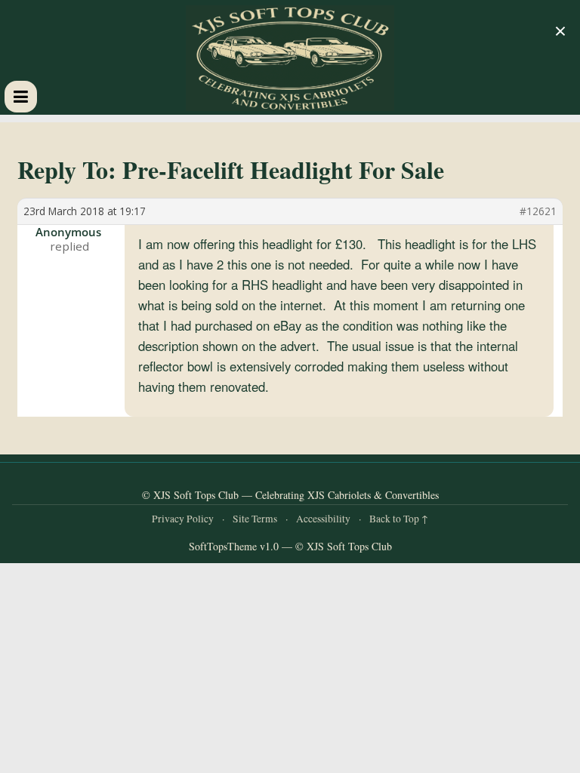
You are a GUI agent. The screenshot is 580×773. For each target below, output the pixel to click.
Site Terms (255, 518)
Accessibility (323, 518)
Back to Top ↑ (398, 518)
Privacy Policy (183, 518)
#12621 (538, 211)
